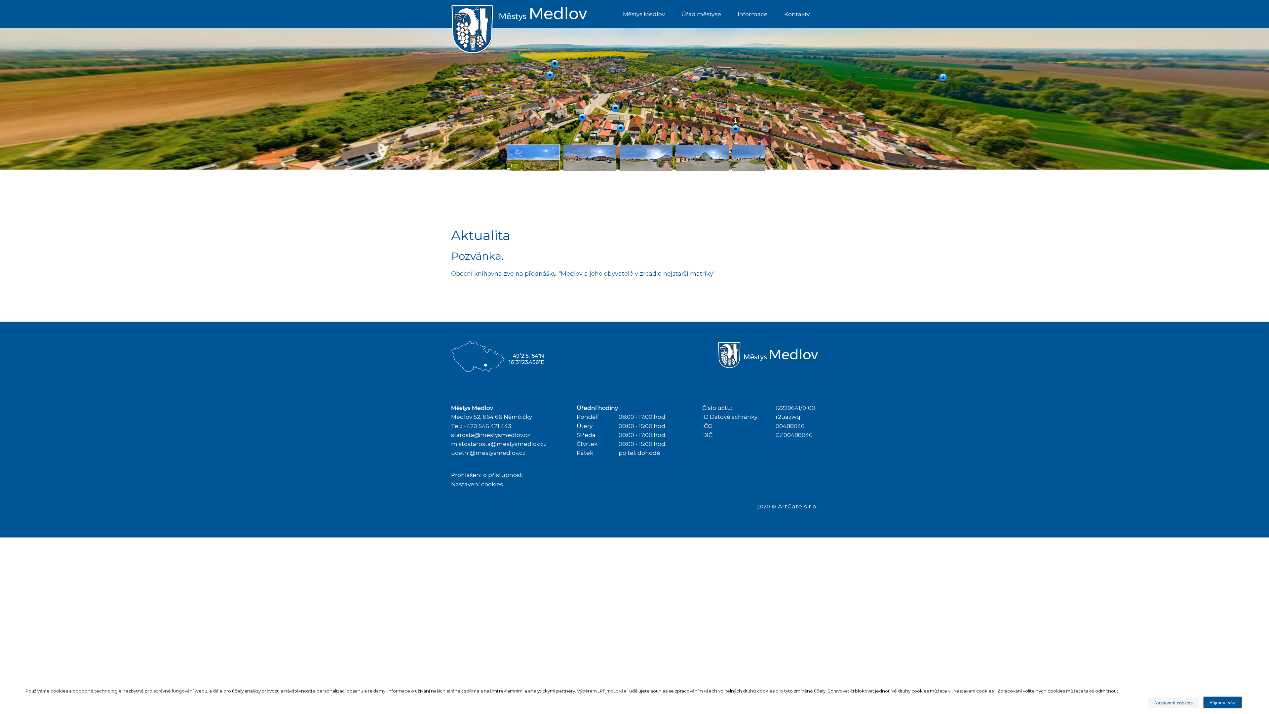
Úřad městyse (701, 14)
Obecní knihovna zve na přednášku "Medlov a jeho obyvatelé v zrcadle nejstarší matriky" (583, 273)
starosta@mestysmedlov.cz (490, 435)
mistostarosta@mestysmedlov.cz (499, 444)
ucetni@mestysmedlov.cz (488, 453)
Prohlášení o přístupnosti (487, 475)
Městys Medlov (644, 14)
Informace (753, 14)
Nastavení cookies (477, 484)
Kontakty (797, 14)
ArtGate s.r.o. (798, 506)
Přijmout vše (1222, 702)
